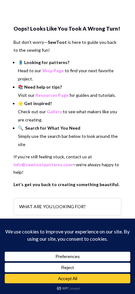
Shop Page (53, 70)
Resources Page (51, 95)
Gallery (54, 111)
